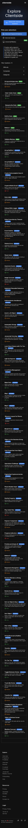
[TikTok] (18, 820)
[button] (14, 67)
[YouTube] (21, 820)
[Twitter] (25, 820)
